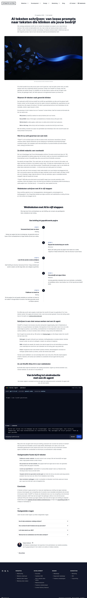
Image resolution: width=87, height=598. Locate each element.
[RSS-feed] (8, 571)
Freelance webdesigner (59, 578)
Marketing (74, 573)
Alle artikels (22, 553)
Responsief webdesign (59, 576)
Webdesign (56, 573)
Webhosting (20, 573)
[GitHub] (32, 542)
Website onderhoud (22, 576)
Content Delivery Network (42, 587)
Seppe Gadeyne (27, 543)
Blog (63, 3)
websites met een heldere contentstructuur (39, 499)
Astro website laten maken (40, 579)
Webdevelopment (39, 582)
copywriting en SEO (62, 499)
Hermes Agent (46, 334)
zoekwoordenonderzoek (35, 316)
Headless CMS (39, 576)
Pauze (79, 436)
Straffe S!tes (9, 3)
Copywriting (75, 578)
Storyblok (37, 573)
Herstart (73, 436)
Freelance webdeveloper (41, 585)
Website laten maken (22, 578)
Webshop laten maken (22, 581)
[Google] (5, 571)
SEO (73, 576)
